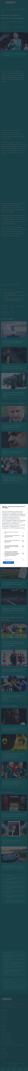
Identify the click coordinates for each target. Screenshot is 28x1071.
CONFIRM (8, 562)
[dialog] (14, 535)
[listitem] (14, 533)
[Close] (25, 506)
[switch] (22, 536)
